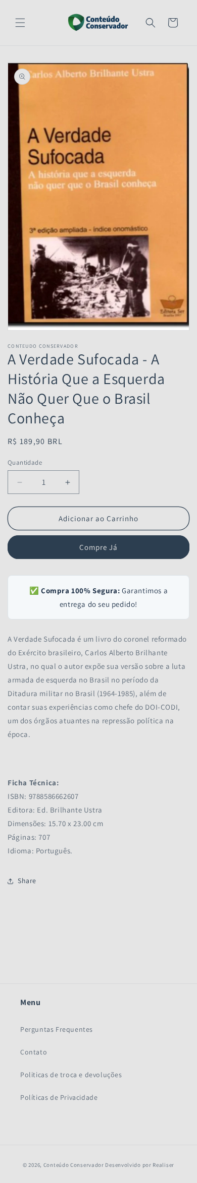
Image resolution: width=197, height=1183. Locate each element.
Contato (33, 1051)
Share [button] (27, 880)
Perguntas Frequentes (56, 1029)
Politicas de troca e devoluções (71, 1074)
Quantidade (25, 462)
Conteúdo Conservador (73, 1164)
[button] (20, 23)
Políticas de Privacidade (58, 1097)
